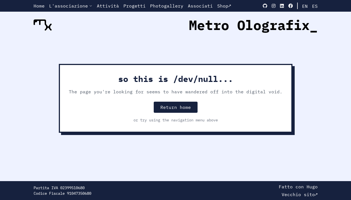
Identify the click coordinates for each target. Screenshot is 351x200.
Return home (175, 107)
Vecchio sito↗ (300, 194)
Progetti (134, 6)
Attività (108, 6)
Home (39, 6)
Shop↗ (224, 6)
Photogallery (166, 6)
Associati (200, 6)
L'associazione (68, 6)
